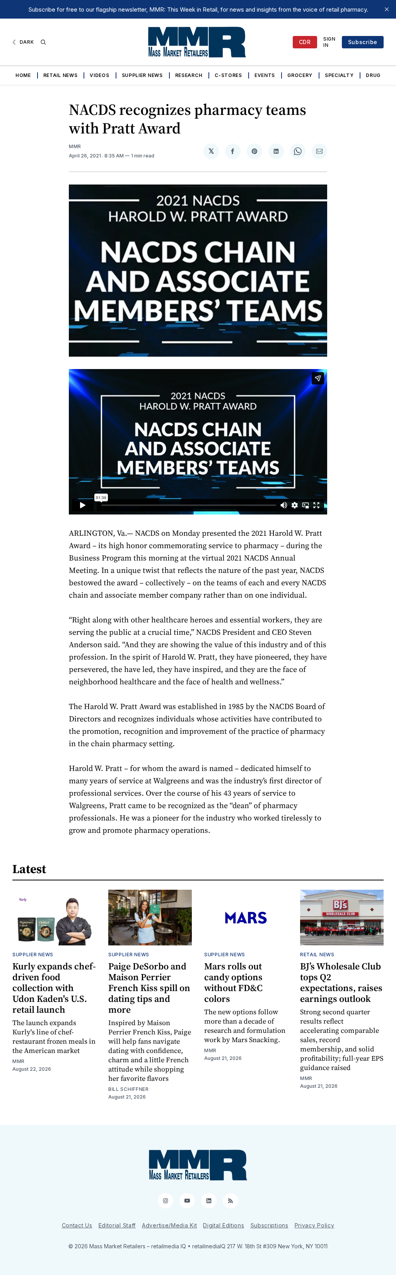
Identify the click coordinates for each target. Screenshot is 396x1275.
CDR (305, 42)
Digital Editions (223, 1225)
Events (264, 75)
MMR (75, 146)
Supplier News (142, 75)
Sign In (329, 42)
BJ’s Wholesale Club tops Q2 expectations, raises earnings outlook (341, 982)
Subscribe (362, 42)
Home (23, 75)
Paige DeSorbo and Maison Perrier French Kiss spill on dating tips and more (149, 988)
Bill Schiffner (128, 1089)
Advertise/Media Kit (169, 1225)
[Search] (43, 42)
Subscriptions (269, 1225)
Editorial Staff (117, 1225)
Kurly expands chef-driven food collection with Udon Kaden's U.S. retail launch (54, 988)
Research (189, 75)
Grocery (299, 75)
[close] (387, 9)
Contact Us (77, 1225)
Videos (99, 75)
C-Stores (228, 75)
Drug (373, 75)
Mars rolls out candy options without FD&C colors (233, 982)
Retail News (60, 75)
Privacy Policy (315, 1225)
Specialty (339, 75)
